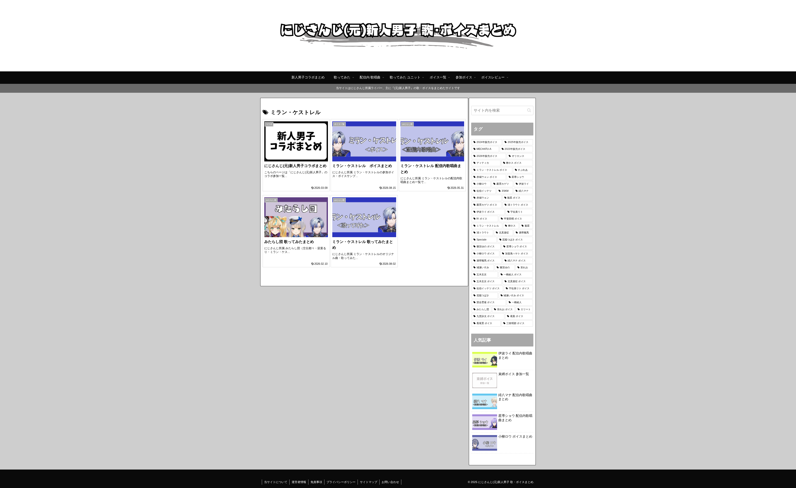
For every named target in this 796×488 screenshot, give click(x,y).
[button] (529, 110)
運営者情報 (299, 482)
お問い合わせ (390, 482)
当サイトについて (275, 482)
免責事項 (316, 482)
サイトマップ (368, 482)
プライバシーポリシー (341, 482)
